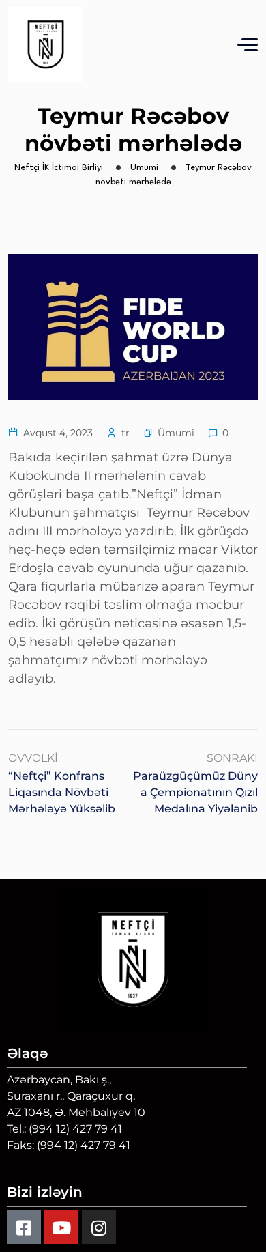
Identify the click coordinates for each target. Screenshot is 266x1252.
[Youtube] (61, 1227)
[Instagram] (99, 1227)
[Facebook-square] (24, 1227)
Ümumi (176, 433)
